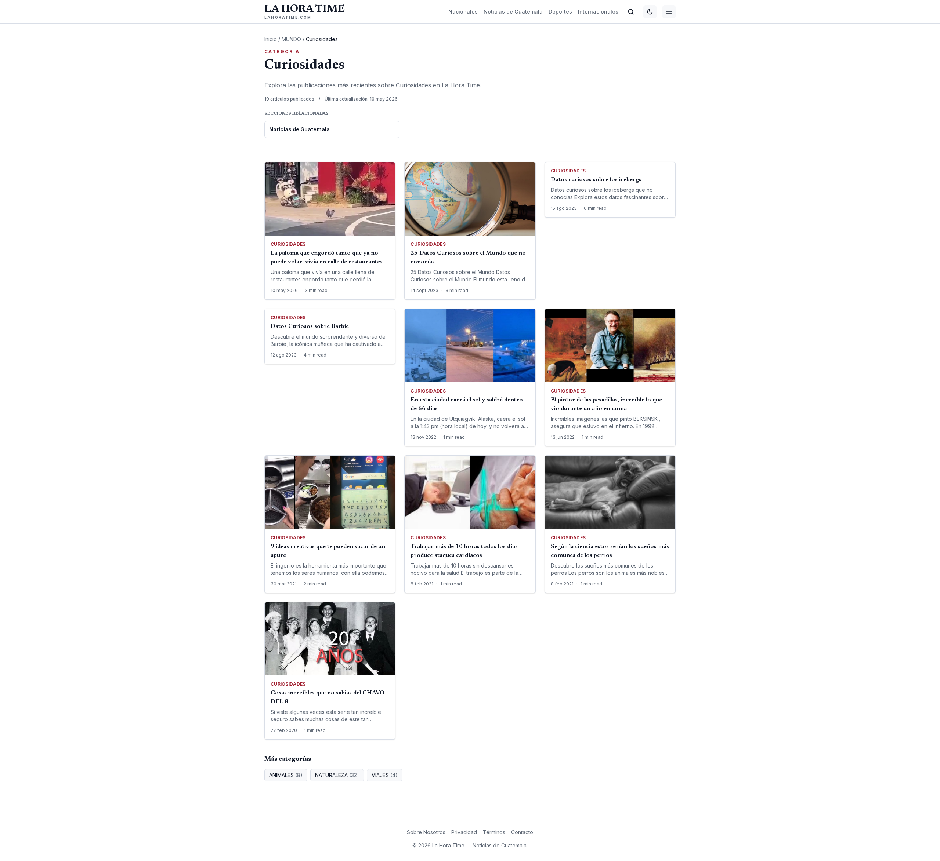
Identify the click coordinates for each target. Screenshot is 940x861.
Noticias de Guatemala (513, 11)
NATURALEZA (337, 775)
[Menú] (669, 11)
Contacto (522, 832)
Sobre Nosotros (426, 832)
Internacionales (598, 11)
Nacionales (463, 11)
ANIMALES (286, 775)
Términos (494, 832)
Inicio (270, 39)
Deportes (560, 11)
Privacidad (464, 832)
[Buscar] (630, 11)
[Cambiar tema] (650, 11)
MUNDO (291, 39)
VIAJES (385, 775)
